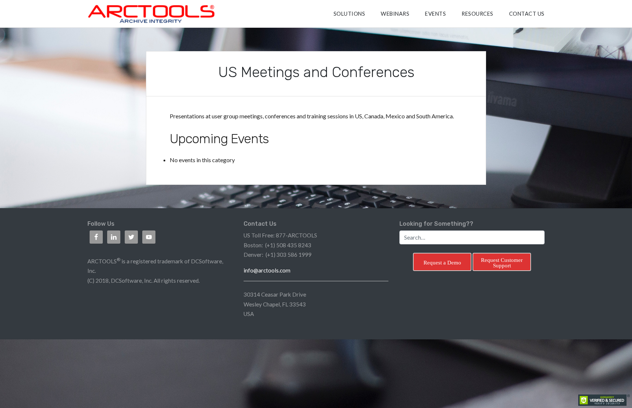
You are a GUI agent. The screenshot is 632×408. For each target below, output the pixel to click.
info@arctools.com (267, 270)
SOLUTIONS (349, 14)
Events (435, 14)
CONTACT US (527, 14)
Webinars (395, 14)
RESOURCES (477, 14)
